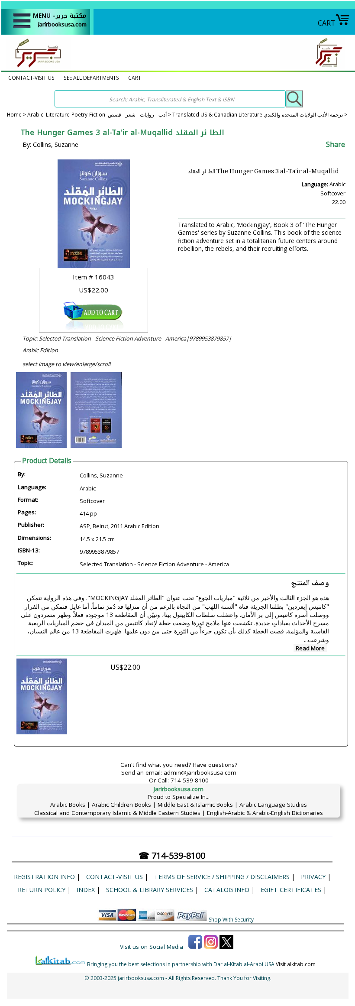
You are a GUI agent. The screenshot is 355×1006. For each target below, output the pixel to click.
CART (326, 23)
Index (86, 890)
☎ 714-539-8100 (172, 855)
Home (14, 114)
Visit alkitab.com (296, 964)
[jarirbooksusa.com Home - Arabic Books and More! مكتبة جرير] (36, 66)
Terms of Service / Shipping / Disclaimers (222, 877)
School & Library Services (149, 890)
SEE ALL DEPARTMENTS (91, 77)
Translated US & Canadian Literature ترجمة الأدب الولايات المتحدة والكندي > (259, 114)
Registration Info (44, 877)
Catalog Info (226, 890)
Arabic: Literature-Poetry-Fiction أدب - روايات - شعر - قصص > (99, 114)
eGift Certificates (291, 890)
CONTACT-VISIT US (31, 77)
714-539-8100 (190, 780)
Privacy (313, 877)
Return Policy (41, 890)
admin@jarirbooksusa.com (200, 772)
